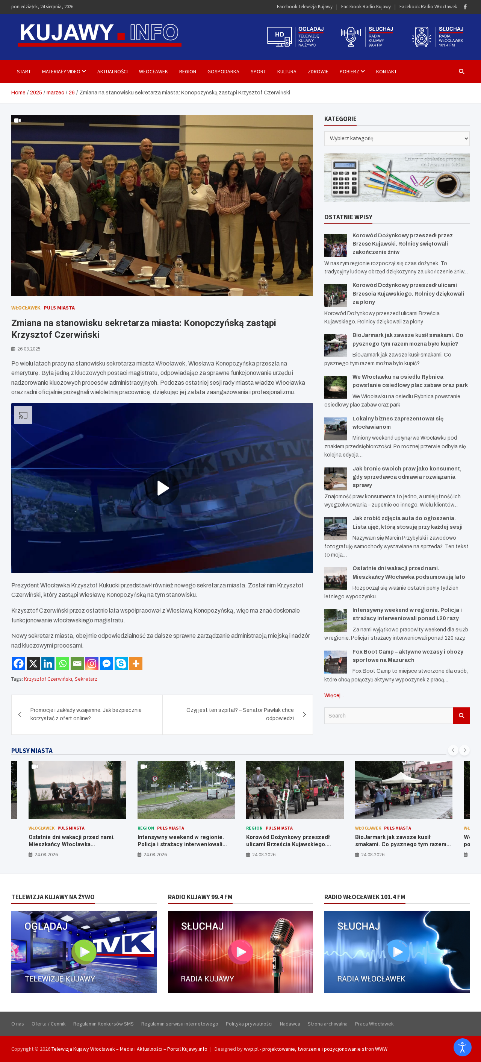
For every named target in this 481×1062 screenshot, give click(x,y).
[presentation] (453, 750)
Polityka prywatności (249, 1023)
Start (24, 71)
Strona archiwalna (328, 1023)
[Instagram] (91, 663)
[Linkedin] (47, 663)
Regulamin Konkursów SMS (103, 1023)
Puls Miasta (59, 307)
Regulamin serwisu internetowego (179, 1023)
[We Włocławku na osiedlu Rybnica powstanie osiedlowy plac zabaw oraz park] (335, 387)
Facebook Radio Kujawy (366, 6)
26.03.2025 (29, 348)
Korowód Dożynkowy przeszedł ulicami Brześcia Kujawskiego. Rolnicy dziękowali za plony (408, 293)
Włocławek (153, 71)
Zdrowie (318, 71)
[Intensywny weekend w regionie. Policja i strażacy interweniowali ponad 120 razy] (335, 620)
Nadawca (290, 1023)
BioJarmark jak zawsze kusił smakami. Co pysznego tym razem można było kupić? (292, 844)
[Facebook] (465, 7)
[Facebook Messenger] (106, 663)
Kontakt (386, 71)
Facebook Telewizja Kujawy (305, 6)
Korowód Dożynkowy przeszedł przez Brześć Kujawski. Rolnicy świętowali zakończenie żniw (402, 244)
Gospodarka (223, 71)
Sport (258, 71)
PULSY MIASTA (32, 750)
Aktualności (112, 71)
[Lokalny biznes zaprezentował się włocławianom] (335, 428)
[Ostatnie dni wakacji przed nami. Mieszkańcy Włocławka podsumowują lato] (335, 578)
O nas (17, 1023)
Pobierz (349, 71)
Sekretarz (86, 678)
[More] (135, 663)
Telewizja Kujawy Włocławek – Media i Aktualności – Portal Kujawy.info (129, 1048)
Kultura (286, 71)
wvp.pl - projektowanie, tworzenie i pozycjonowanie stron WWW (315, 1048)
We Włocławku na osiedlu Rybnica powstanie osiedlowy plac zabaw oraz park (400, 844)
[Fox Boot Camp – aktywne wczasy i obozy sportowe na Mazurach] (335, 662)
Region (187, 71)
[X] (33, 663)
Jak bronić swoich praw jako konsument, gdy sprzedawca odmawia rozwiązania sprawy (406, 477)
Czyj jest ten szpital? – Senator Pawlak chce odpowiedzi (240, 714)
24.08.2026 (46, 854)
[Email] (77, 663)
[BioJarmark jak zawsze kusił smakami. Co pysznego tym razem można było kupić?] (335, 345)
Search (461, 715)
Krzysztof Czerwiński (48, 678)
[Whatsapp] (62, 663)
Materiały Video (61, 71)
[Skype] (121, 663)
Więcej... (334, 695)
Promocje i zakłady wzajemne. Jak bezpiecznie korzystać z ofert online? (86, 714)
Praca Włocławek (374, 1023)
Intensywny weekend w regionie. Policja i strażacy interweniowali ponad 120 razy (72, 844)
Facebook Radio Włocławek (428, 6)
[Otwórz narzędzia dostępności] (463, 1047)
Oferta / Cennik (49, 1023)
